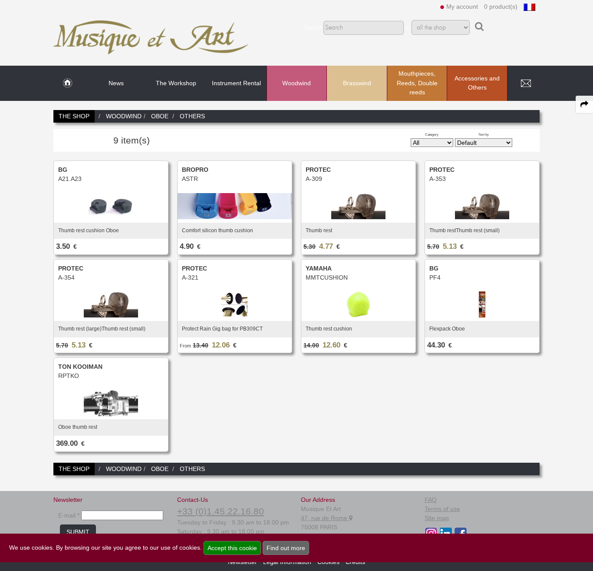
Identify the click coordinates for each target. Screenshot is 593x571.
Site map (437, 517)
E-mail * (68, 515)
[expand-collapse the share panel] (584, 104)
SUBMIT (77, 531)
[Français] (529, 6)
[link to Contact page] (525, 83)
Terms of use (442, 508)
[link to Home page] (67, 83)
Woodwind (296, 83)
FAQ (431, 499)
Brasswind (357, 83)
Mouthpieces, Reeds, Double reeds (417, 83)
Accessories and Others (477, 83)
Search (313, 28)
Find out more (286, 547)
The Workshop (176, 83)
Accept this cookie (232, 547)
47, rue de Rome (325, 517)
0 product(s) (500, 6)
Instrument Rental (236, 83)
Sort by (483, 134)
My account (462, 6)
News (116, 83)
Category (431, 134)
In (407, 28)
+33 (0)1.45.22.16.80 (220, 511)
